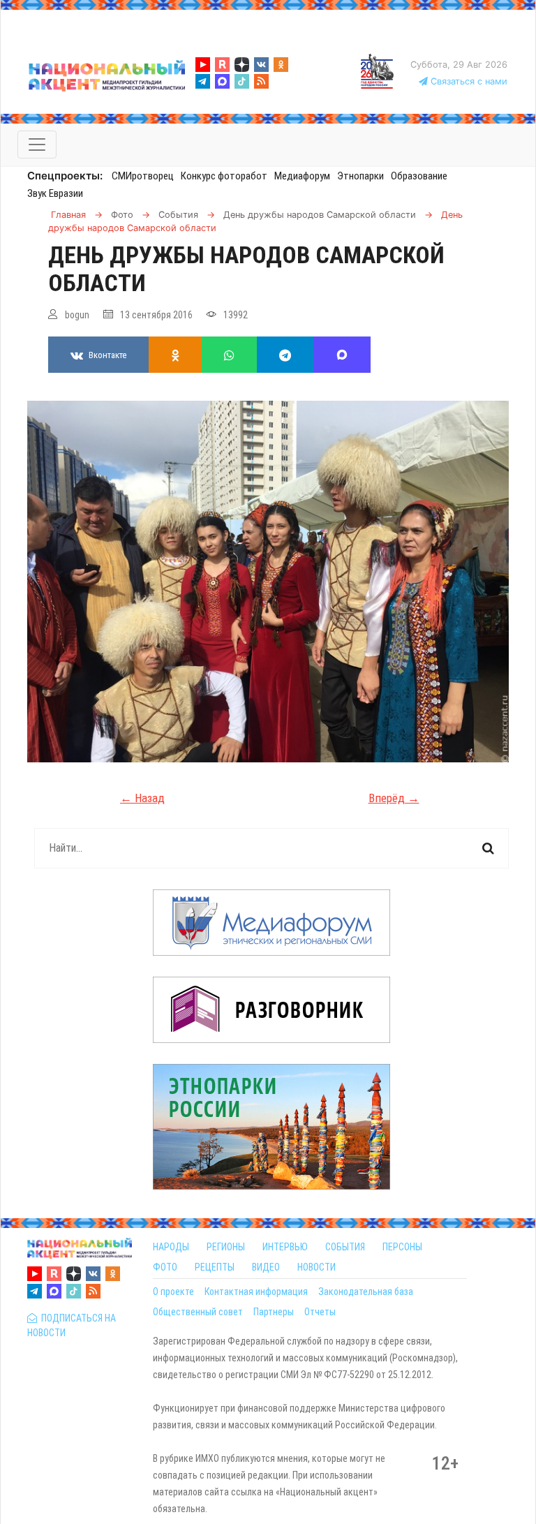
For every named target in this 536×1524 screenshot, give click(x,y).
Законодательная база (365, 1291)
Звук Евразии (55, 193)
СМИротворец (143, 176)
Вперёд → (393, 798)
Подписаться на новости (71, 1325)
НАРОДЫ (171, 1246)
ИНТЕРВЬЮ (285, 1246)
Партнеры (273, 1311)
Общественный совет (198, 1311)
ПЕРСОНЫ (402, 1246)
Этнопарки (360, 176)
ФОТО (165, 1267)
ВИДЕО (266, 1267)
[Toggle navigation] (37, 144)
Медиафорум (302, 176)
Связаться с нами (467, 81)
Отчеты (320, 1311)
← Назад (142, 798)
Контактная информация (256, 1291)
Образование (419, 176)
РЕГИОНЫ (226, 1246)
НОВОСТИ (316, 1267)
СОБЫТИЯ (345, 1246)
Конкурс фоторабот (224, 176)
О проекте (173, 1291)
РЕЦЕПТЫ (214, 1267)
